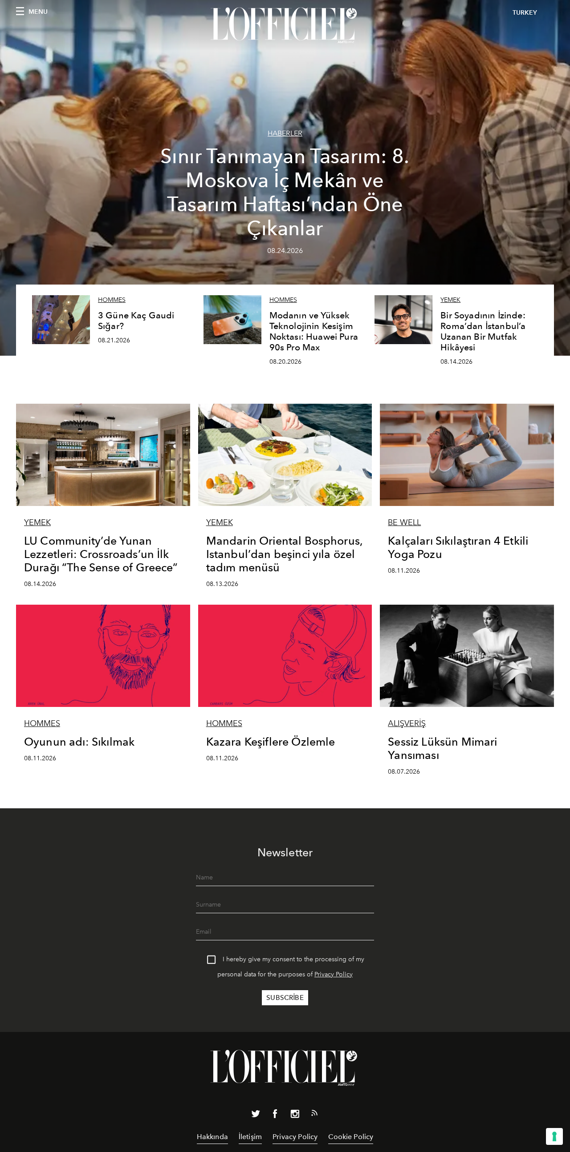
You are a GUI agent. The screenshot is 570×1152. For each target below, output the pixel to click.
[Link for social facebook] (275, 1115)
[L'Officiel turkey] (285, 25)
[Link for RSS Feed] (314, 1114)
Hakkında (212, 1136)
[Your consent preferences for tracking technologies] (554, 1136)
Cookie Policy (350, 1136)
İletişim (250, 1136)
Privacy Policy (333, 974)
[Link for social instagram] (294, 1115)
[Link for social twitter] (255, 1115)
